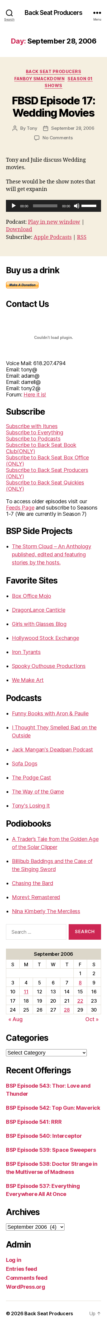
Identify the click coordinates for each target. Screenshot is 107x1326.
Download (19, 229)
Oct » (92, 1019)
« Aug (15, 1019)
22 (80, 1001)
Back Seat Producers (53, 13)
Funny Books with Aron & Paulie (50, 713)
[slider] (89, 205)
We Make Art (28, 680)
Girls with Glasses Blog (39, 624)
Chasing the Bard (32, 883)
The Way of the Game (38, 791)
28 (67, 1010)
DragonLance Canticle (38, 610)
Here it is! (34, 394)
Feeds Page (20, 507)
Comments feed (27, 1278)
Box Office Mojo (31, 596)
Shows (53, 85)
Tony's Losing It (31, 805)
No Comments (58, 138)
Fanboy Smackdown (39, 78)
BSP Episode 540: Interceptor (44, 1136)
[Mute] (77, 206)
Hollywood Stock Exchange (45, 638)
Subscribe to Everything (34, 432)
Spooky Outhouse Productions (49, 666)
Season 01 (80, 78)
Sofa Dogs (24, 763)
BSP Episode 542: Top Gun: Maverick (53, 1108)
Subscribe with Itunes (31, 426)
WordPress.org (25, 1287)
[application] (53, 206)
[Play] (14, 206)
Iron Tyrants (26, 652)
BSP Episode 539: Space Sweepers (51, 1150)
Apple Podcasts (53, 237)
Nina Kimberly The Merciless (46, 911)
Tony (32, 128)
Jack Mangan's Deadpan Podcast (52, 749)
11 (26, 992)
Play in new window (54, 222)
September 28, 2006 (72, 128)
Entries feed (21, 1269)
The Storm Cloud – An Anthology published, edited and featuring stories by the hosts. (51, 554)
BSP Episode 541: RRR (34, 1122)
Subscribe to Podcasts (33, 439)
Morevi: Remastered (36, 897)
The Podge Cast (31, 777)
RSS (81, 237)
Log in (13, 1260)
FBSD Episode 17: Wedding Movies (53, 106)
